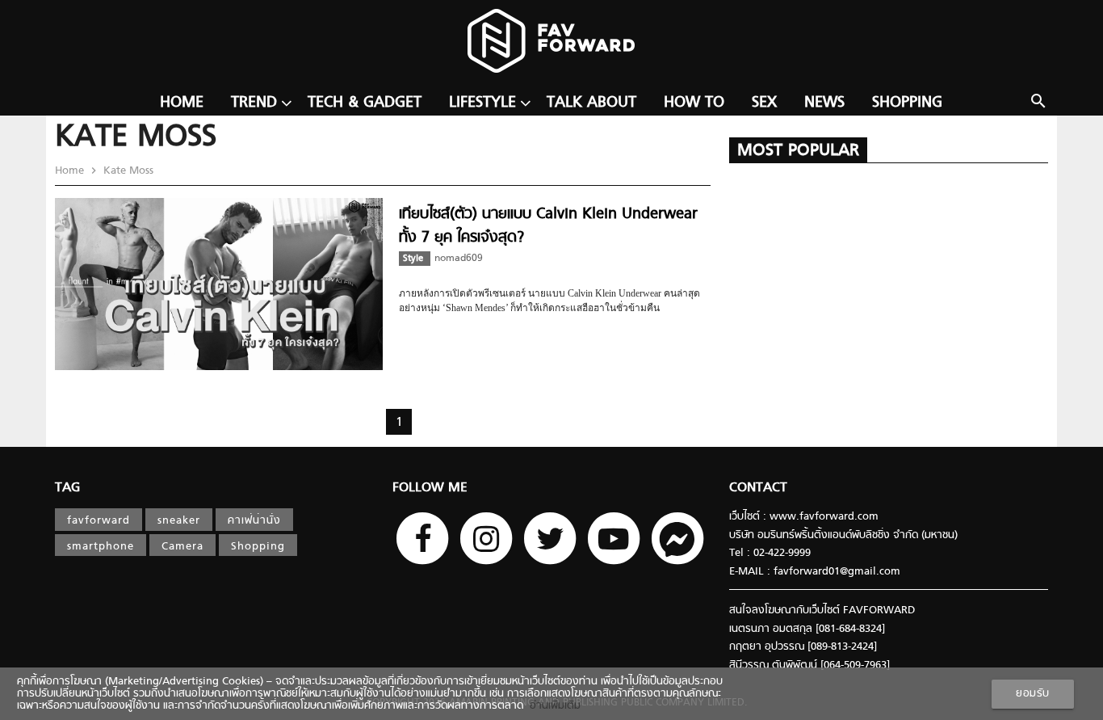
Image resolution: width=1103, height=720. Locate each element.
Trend (254, 103)
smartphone (100, 546)
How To (694, 103)
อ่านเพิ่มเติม (552, 705)
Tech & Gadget (364, 103)
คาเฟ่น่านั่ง (254, 520)
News (824, 103)
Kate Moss (126, 170)
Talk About (591, 103)
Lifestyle (482, 103)
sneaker (178, 520)
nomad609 (458, 258)
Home (181, 103)
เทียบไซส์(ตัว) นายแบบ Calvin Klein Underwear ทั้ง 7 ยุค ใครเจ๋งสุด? (548, 226)
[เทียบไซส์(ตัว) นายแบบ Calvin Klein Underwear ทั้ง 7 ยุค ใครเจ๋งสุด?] (219, 367)
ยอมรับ (1033, 693)
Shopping (907, 103)
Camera (182, 546)
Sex (764, 103)
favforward (98, 520)
